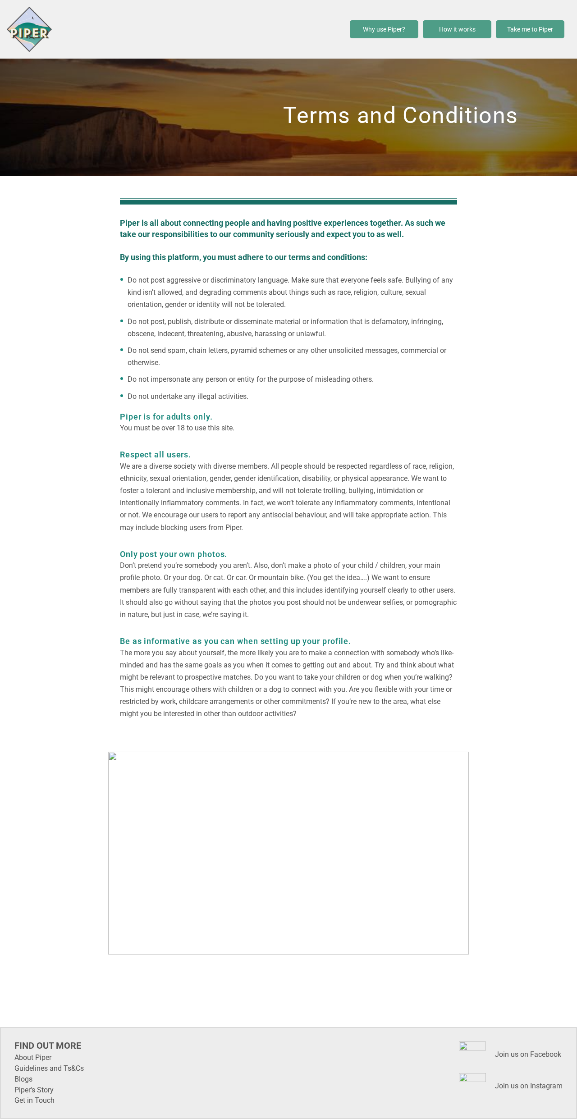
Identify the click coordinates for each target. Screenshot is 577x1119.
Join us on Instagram (529, 1086)
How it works (457, 29)
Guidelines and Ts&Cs (49, 1068)
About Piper (32, 1057)
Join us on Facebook (528, 1054)
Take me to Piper (530, 29)
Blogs (23, 1079)
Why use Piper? (384, 29)
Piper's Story (34, 1090)
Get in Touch (34, 1100)
